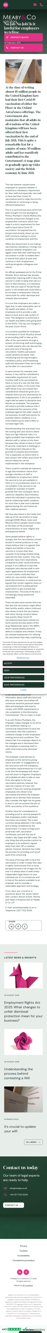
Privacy (23, 1246)
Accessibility (23, 1255)
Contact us (11, 1205)
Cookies (24, 690)
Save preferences (14, 684)
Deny (7, 670)
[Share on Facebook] (18, 926)
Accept (8, 663)
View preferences (14, 677)
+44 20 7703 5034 (19, 1194)
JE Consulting (28, 1285)
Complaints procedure (24, 1260)
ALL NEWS (31, 1142)
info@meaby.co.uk (18, 1188)
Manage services (23, 658)
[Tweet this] (25, 926)
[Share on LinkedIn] (12, 926)
